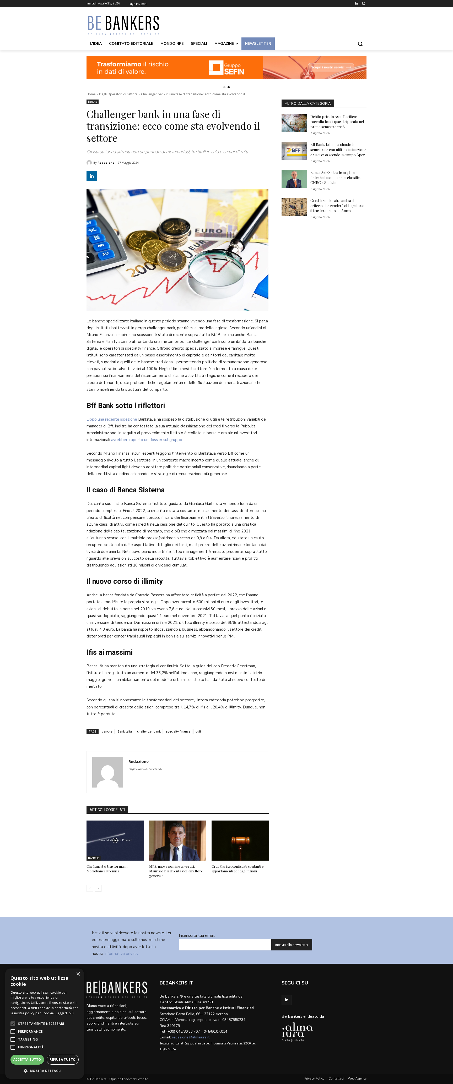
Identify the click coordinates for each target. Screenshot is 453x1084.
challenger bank (149, 731)
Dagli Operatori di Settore (118, 94)
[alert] (44, 1024)
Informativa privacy (121, 953)
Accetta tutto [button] (27, 1059)
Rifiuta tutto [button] (63, 1059)
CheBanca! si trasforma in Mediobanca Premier (107, 868)
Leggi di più (65, 1013)
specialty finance (178, 731)
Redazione (106, 162)
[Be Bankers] (128, 25)
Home (91, 94)
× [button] (78, 974)
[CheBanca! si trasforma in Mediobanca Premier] (115, 841)
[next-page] (98, 888)
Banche (92, 101)
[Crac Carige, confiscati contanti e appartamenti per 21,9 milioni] (240, 841)
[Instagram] (363, 4)
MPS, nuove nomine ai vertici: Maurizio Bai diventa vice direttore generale (176, 871)
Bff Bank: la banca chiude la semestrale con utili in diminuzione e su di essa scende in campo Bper (338, 149)
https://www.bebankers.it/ (145, 769)
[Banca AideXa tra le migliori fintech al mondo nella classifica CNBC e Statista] (294, 179)
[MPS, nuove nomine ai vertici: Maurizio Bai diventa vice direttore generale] (178, 841)
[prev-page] (90, 888)
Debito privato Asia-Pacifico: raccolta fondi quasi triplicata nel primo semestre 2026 (337, 121)
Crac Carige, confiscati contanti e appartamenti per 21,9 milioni (238, 868)
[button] (360, 43)
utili (198, 731)
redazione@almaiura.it (190, 1037)
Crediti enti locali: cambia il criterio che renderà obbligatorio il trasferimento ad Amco (337, 205)
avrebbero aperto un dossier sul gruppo (146, 439)
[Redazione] (90, 162)
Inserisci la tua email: (197, 935)
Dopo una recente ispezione (112, 419)
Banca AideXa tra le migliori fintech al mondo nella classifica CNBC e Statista (336, 177)
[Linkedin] (356, 4)
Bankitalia (125, 731)
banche (107, 731)
